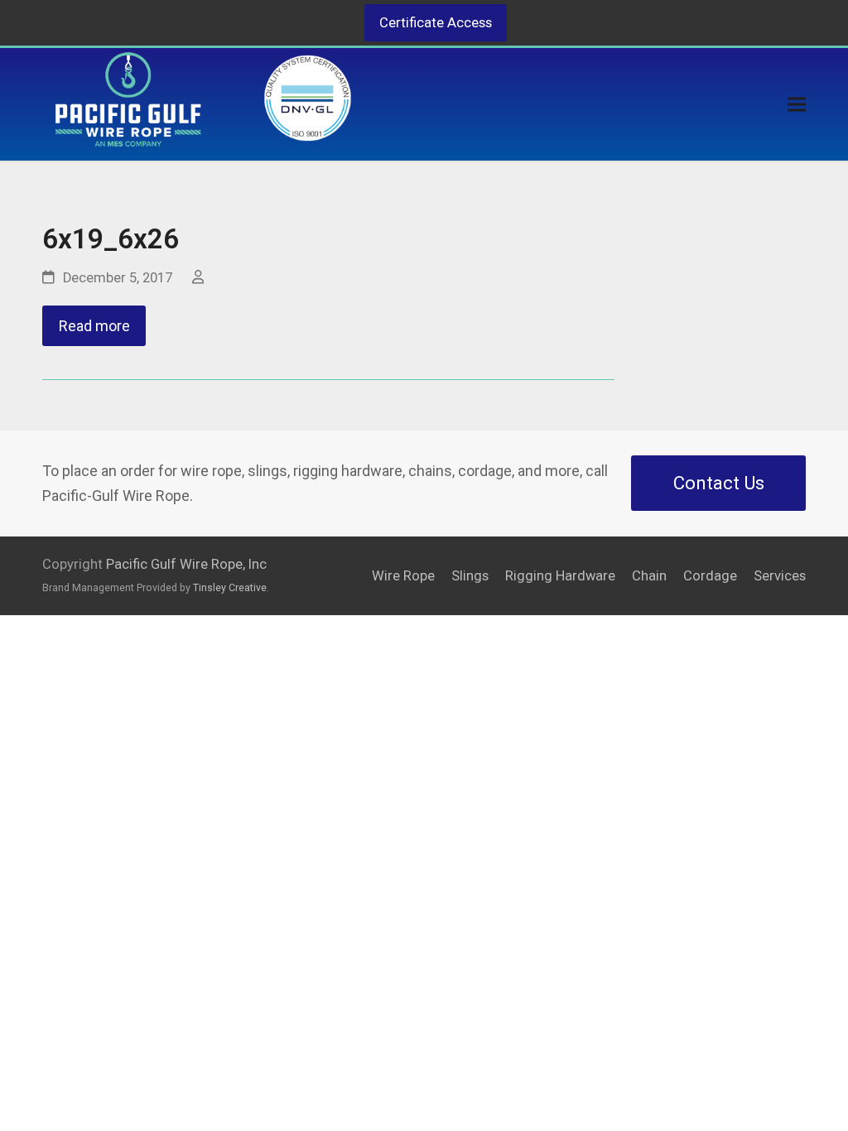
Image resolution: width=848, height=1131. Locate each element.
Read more (94, 325)
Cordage (710, 576)
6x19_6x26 (110, 239)
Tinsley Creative (230, 587)
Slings (470, 576)
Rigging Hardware (560, 576)
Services (780, 576)
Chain (649, 576)
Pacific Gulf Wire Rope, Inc (186, 564)
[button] (797, 105)
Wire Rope (403, 576)
